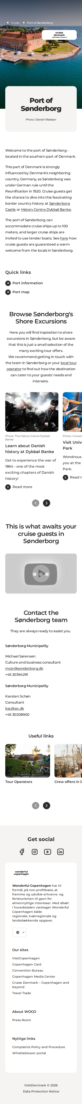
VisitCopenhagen (26, 958)
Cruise (15, 22)
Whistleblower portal (29, 1053)
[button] (31, 462)
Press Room (21, 1020)
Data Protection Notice (41, 1091)
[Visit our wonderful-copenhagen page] (60, 852)
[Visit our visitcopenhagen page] (34, 852)
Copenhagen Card (26, 964)
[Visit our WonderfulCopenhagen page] (47, 852)
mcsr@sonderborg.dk (24, 668)
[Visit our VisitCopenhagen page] (22, 852)
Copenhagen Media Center (33, 977)
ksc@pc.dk (14, 708)
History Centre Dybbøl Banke (46, 209)
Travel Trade (21, 993)
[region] (41, 574)
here (64, 238)
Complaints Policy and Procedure (38, 1047)
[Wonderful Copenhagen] (21, 873)
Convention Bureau (27, 970)
